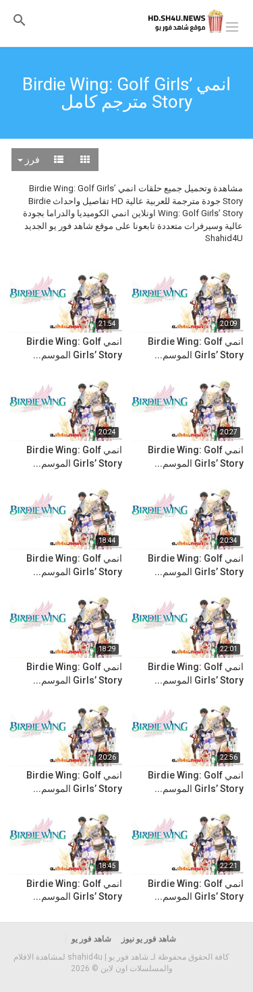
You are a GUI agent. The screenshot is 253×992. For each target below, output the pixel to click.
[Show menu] (232, 25)
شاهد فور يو (91, 939)
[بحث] (19, 20)
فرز (31, 159)
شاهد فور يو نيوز (148, 939)
